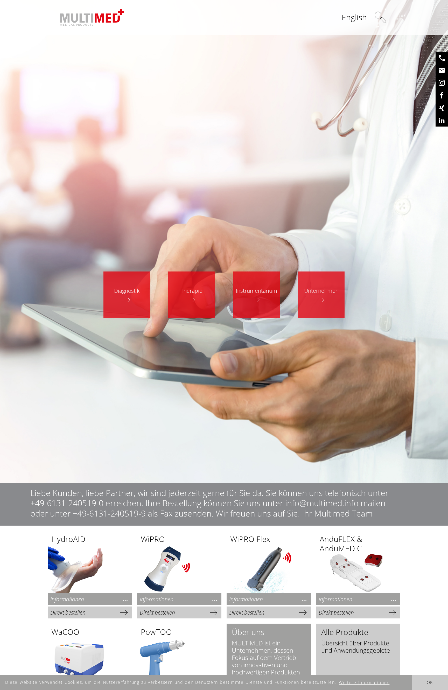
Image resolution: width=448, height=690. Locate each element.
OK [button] (430, 682)
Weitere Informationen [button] (364, 682)
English (354, 17)
